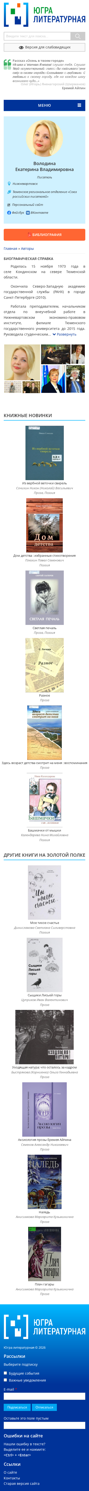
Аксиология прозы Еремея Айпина (44, 1139)
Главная (10, 248)
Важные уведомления (27, 1380)
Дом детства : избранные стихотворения (44, 555)
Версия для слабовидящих (47, 47)
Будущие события (24, 1373)
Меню (44, 105)
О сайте (10, 1472)
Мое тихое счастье (44, 922)
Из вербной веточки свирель (44, 483)
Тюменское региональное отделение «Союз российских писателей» (45, 194)
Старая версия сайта (22, 1483)
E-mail (10, 1389)
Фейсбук (18, 212)
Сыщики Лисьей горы (45, 995)
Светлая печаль (45, 628)
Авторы (27, 248)
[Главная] (44, 5)
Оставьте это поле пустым (26, 1418)
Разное (44, 695)
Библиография (47, 234)
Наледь (44, 1212)
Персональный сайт (27, 204)
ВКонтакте (39, 212)
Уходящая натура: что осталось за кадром (44, 1067)
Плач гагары (44, 1284)
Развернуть (66, 334)
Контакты (12, 1478)
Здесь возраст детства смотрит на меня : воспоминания (44, 763)
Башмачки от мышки (44, 830)
